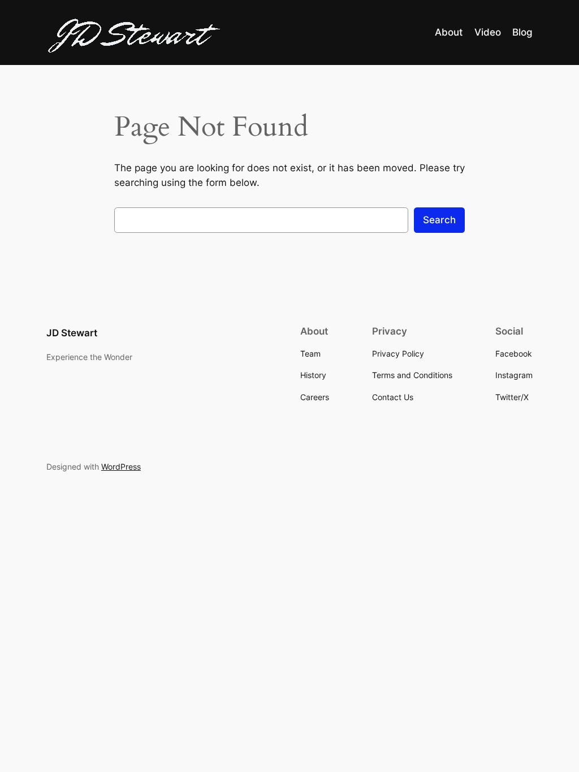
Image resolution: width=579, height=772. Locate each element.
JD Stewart (71, 333)
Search (439, 219)
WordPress (121, 466)
